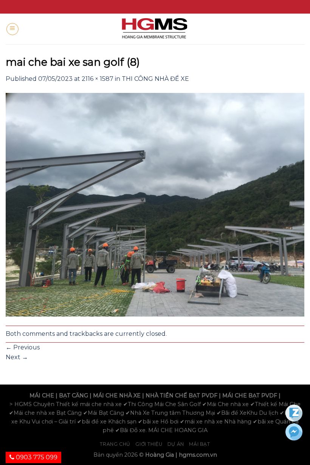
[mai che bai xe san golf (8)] (155, 204)
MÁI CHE (41, 395)
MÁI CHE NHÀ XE (117, 395)
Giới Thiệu (148, 444)
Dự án (175, 444)
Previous (23, 347)
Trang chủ (115, 444)
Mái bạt (199, 444)
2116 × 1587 (97, 78)
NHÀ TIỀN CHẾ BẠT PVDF (181, 395)
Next (17, 357)
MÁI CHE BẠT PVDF (249, 395)
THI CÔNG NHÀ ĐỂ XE (155, 78)
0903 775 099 (35, 457)
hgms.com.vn (198, 454)
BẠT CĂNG (73, 395)
